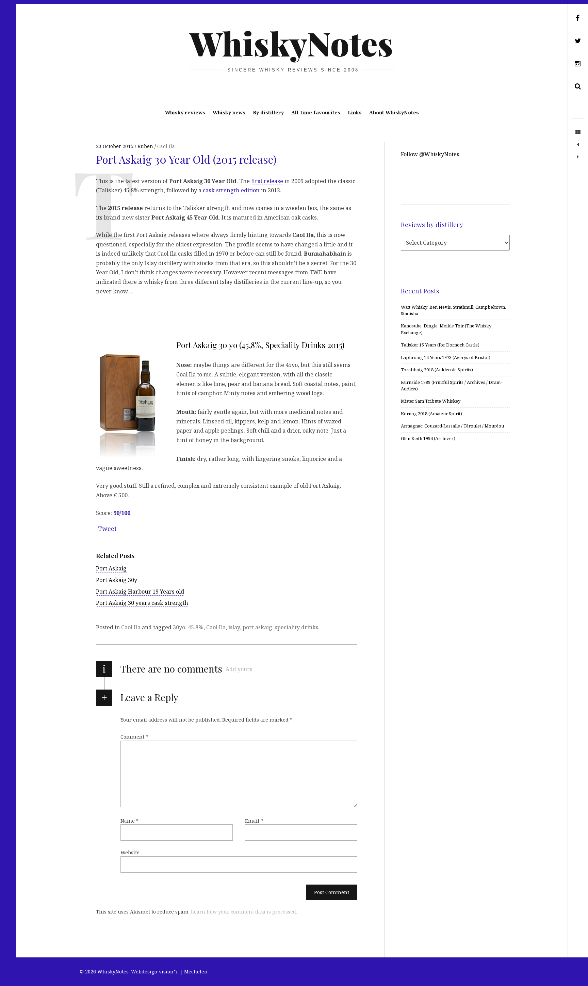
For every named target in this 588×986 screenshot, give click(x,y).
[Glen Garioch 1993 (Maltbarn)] (578, 145)
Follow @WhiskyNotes (430, 154)
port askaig (257, 627)
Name (129, 821)
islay (234, 627)
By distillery (268, 112)
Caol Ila (166, 146)
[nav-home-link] (578, 132)
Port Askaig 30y (116, 580)
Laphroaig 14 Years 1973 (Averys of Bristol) (445, 357)
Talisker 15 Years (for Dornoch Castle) (440, 345)
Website (130, 852)
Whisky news (229, 112)
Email (254, 821)
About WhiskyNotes (394, 112)
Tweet (107, 528)
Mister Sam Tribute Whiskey (430, 401)
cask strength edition (231, 190)
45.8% (195, 627)
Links (355, 112)
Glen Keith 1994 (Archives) (428, 438)
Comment (134, 736)
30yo (179, 627)
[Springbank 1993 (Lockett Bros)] (578, 157)
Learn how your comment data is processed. (244, 911)
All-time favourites (315, 112)
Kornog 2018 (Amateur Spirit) (431, 413)
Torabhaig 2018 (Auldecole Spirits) (437, 370)
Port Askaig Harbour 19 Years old (140, 591)
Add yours (239, 669)
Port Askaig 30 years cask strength (142, 603)
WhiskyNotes (291, 43)
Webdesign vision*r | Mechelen (169, 971)
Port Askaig (111, 568)
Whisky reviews (185, 112)
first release (267, 180)
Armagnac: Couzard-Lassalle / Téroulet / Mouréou (452, 426)
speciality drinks (296, 627)
